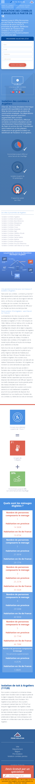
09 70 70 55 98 (18, 2)
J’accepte (24, 783)
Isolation (11, 217)
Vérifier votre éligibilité (17, 65)
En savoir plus (17, 783)
